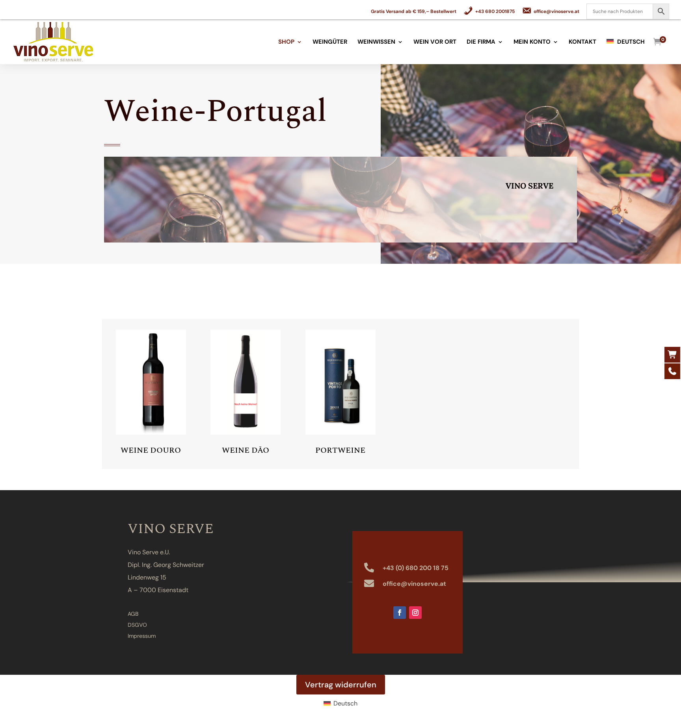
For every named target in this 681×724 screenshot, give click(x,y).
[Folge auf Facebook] (399, 612)
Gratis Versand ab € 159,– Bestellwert (413, 12)
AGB (133, 613)
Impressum (142, 635)
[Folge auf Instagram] (415, 612)
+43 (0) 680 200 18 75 (415, 568)
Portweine (340, 450)
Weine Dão (245, 450)
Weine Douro (151, 450)
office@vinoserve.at (414, 584)
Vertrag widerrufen (340, 685)
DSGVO (137, 624)
